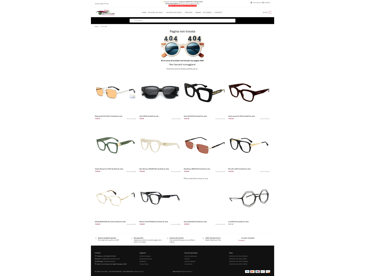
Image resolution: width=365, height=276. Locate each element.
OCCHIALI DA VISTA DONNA (238, 261)
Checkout (267, 2)
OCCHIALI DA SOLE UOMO (238, 259)
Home (96, 26)
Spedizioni (143, 261)
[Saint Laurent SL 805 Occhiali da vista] (249, 92)
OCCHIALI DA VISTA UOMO (238, 264)
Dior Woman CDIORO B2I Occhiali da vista (154, 169)
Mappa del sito (139, 271)
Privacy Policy (144, 264)
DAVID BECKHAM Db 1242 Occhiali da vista (110, 222)
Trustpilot (241, 240)
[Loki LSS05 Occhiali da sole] (160, 92)
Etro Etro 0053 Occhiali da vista (239, 169)
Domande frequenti (146, 259)
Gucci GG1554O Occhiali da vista (195, 116)
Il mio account (257, 2)
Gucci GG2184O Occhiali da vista (195, 222)
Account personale (190, 256)
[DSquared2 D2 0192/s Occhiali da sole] (115, 92)
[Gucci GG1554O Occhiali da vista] (204, 92)
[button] (267, 12)
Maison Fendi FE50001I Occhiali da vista (153, 222)
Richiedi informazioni (160, 175)
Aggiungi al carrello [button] (116, 123)
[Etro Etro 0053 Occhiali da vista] (249, 145)
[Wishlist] (133, 74)
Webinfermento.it (186, 271)
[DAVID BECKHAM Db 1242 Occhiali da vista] (115, 198)
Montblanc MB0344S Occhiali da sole (197, 169)
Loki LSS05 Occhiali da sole (149, 116)
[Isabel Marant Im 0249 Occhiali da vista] (115, 145)
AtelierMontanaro (109, 261)
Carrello (187, 259)
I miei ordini (188, 264)
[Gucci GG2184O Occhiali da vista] (204, 198)
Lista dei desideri (190, 261)
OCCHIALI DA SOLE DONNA (238, 256)
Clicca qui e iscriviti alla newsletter (189, 4)
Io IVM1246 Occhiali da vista (238, 222)
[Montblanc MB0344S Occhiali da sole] (204, 145)
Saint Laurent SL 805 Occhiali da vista (241, 116)
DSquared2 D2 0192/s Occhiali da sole (108, 116)
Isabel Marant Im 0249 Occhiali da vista (109, 169)
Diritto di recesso (145, 256)
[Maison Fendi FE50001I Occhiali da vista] (160, 198)
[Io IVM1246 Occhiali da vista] (249, 198)
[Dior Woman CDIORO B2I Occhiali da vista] (160, 145)
